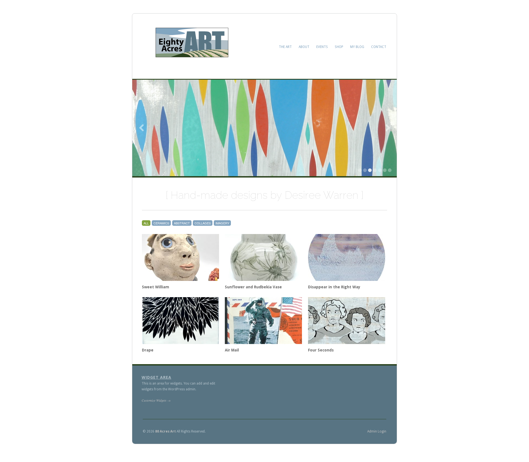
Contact (378, 47)
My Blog (357, 47)
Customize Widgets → (156, 400)
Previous (142, 128)
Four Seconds (321, 350)
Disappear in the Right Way (334, 287)
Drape (147, 350)
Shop (339, 47)
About (304, 47)
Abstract (182, 223)
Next (387, 128)
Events (322, 47)
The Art (285, 47)
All (146, 223)
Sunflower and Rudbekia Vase (253, 287)
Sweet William (155, 287)
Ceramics (161, 223)
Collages (203, 223)
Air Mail (232, 350)
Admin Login (376, 431)
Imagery (222, 223)
